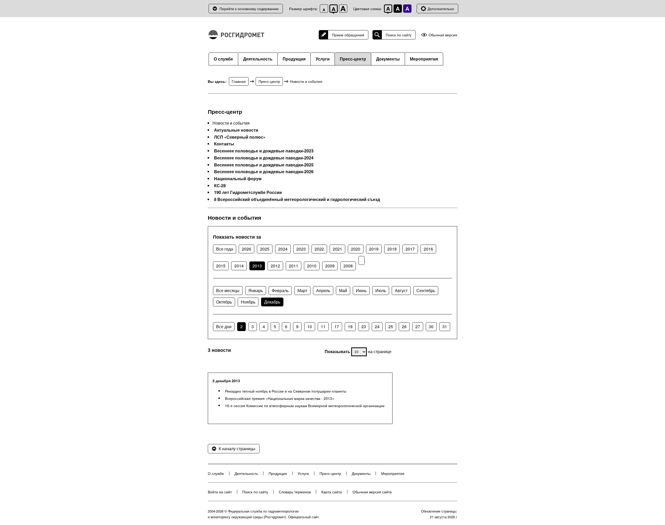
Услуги (323, 59)
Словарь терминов (295, 491)
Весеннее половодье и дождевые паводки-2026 (264, 171)
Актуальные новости (236, 130)
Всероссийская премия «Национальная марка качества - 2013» (279, 398)
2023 (301, 249)
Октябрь (224, 302)
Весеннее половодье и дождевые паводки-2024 (264, 158)
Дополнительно (441, 8)
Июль (380, 290)
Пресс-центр (353, 59)
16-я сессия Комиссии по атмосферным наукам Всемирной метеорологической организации (304, 405)
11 (323, 326)
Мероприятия (424, 59)
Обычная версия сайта (372, 491)
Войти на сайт (220, 491)
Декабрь (272, 302)
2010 (311, 266)
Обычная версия (443, 34)
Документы (388, 59)
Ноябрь (248, 302)
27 (417, 326)
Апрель (323, 290)
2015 (220, 266)
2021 (337, 249)
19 (350, 326)
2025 (264, 249)
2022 (319, 249)
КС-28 (220, 186)
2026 (246, 249)
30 (431, 326)
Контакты (224, 144)
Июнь (361, 290)
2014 (239, 266)
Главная (239, 81)
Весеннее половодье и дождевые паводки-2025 (264, 165)
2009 (330, 266)
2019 (373, 249)
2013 (257, 266)
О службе (223, 59)
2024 (283, 249)
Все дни (223, 326)
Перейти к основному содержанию (249, 8)
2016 (428, 249)
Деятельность (257, 59)
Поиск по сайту (398, 34)
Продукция (294, 59)
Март (302, 290)
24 (377, 326)
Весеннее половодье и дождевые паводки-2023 (264, 151)
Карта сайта (331, 491)
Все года (224, 249)
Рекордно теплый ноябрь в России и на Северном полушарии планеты (285, 391)
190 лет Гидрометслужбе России (248, 192)
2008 (348, 266)
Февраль (280, 290)
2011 (293, 266)
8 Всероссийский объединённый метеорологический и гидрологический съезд (297, 199)
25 (390, 326)
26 (404, 326)
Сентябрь (425, 290)
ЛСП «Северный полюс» (239, 137)
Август (401, 290)
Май (343, 290)
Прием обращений (348, 34)
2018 (392, 249)
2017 (410, 249)
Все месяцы (228, 290)
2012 (275, 266)
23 (363, 326)
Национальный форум (238, 178)
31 (444, 326)
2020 (355, 249)
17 (336, 326)
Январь (255, 290)
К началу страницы (237, 449)
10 (309, 326)
